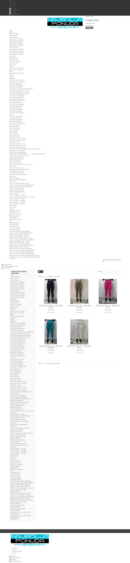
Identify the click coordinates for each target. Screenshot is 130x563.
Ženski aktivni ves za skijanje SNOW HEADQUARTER (24, 257)
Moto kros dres (13, 59)
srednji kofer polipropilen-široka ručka (19, 92)
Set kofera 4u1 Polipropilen (16, 104)
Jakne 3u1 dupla (13, 224)
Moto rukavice (13, 35)
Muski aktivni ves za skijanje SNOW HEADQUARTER (24, 255)
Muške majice (13, 205)
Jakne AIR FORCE (14, 229)
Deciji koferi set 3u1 (14, 142)
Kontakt (14, 549)
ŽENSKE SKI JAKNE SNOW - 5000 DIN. (20, 248)
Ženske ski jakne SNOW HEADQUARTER (21, 245)
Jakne (11, 221)
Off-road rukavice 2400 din (16, 52)
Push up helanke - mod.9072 (17, 198)
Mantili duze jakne (14, 226)
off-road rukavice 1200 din (16, 51)
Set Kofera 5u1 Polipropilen (16, 113)
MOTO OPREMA (14, 34)
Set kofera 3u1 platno (15, 125)
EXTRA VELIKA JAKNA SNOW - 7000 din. (21, 238)
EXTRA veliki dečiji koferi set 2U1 (18, 155)
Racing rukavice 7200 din (16, 46)
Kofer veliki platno (14, 130)
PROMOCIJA (14, 519)
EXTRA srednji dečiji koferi (16, 157)
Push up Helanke (14, 193)
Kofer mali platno (14, 126)
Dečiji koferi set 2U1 (14, 137)
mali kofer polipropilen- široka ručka (19, 90)
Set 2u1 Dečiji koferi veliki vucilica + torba (21, 164)
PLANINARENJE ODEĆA (16, 171)
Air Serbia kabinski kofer (16, 102)
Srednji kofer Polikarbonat (16, 85)
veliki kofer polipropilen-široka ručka (19, 94)
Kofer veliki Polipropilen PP (16, 101)
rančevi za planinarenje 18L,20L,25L (19, 183)
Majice (11, 71)
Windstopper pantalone (15, 219)
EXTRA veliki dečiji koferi (16, 159)
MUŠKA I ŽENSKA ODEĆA (17, 192)
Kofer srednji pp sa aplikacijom (17, 152)
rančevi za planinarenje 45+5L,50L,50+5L (20, 186)
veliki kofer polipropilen (15, 121)
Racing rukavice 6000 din (16, 44)
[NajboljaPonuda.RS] (65, 540)
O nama (14, 548)
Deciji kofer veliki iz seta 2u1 (17, 140)
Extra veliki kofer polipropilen (17, 123)
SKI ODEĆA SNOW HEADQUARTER (19, 231)
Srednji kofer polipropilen (16, 109)
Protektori (12, 78)
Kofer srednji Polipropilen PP (17, 99)
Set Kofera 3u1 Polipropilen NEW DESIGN (21, 89)
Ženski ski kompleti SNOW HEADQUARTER (21, 253)
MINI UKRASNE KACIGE (16, 73)
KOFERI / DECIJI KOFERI (16, 80)
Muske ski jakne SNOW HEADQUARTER (20, 233)
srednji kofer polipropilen (16, 119)
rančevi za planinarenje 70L (16, 190)
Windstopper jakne (14, 222)
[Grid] (39, 272)
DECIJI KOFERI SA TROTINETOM (19, 169)
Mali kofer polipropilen (15, 107)
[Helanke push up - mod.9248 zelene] (79, 291)
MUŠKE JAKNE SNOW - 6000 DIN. (19, 236)
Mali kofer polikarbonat (15, 83)
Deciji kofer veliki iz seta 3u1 (17, 147)
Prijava (14, 553)
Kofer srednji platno (14, 128)
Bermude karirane (14, 212)
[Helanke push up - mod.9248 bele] (79, 331)
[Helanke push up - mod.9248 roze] (107, 291)
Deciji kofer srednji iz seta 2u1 (17, 138)
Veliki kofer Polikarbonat (16, 87)
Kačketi (11, 66)
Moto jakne (12, 56)
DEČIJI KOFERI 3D (14, 161)
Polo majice (12, 207)
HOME (11, 32)
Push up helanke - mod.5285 (17, 195)
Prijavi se (11, 1)
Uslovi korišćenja (17, 551)
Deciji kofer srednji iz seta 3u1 (17, 145)
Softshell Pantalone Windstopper (18, 174)
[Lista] (42, 272)
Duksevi (11, 76)
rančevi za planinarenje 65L (16, 188)
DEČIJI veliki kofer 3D (15, 162)
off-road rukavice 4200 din (16, 54)
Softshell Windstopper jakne (17, 173)
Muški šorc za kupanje (15, 214)
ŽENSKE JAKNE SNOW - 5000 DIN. (19, 247)
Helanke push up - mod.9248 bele (79, 347)
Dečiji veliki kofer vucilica (16, 168)
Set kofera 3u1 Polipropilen (16, 95)
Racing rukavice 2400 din (16, 39)
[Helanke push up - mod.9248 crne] (50, 291)
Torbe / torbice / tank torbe (16, 68)
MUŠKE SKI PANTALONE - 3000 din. (19, 241)
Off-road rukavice (14, 47)
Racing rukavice (13, 37)
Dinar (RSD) (12, 4)
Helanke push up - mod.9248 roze (107, 306)
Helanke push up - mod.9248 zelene (79, 306)
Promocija (12, 259)
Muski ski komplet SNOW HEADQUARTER (21, 252)
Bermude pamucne (14, 216)
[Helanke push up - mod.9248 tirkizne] (50, 331)
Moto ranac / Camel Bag (16, 70)
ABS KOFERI (13, 131)
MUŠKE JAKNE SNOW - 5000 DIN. (19, 235)
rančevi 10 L (12, 181)
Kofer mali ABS (13, 133)
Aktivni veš (12, 176)
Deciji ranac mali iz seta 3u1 (17, 143)
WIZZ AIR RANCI (14, 178)
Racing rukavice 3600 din (16, 40)
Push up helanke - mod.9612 (17, 204)
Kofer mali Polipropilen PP (16, 97)
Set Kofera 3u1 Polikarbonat (17, 82)
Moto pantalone (13, 58)
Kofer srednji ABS (14, 135)
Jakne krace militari (14, 228)
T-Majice (11, 209)
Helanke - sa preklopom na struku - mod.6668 (21, 197)
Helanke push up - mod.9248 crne (50, 306)
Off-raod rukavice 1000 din (16, 49)
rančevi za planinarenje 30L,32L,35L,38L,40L (21, 185)
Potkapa (11, 75)
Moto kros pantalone (15, 61)
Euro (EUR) (12, 6)
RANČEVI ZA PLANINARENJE (18, 180)
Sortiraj (100, 271)
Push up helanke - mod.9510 (17, 202)
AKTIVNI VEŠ (13, 217)
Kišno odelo (12, 64)
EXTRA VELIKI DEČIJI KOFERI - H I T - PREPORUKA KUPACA (27, 154)
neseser (11, 114)
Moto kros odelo (13, 63)
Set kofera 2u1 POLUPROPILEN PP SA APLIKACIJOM (24, 149)
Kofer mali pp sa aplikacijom (17, 150)
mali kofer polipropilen (15, 118)
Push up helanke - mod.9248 (17, 200)
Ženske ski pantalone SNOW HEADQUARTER (22, 250)
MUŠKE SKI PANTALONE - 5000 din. (19, 243)
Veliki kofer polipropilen (15, 111)
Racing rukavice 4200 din (16, 42)
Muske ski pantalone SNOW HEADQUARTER (22, 240)
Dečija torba (12, 166)
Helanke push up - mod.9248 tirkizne (50, 347)
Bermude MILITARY (14, 210)
